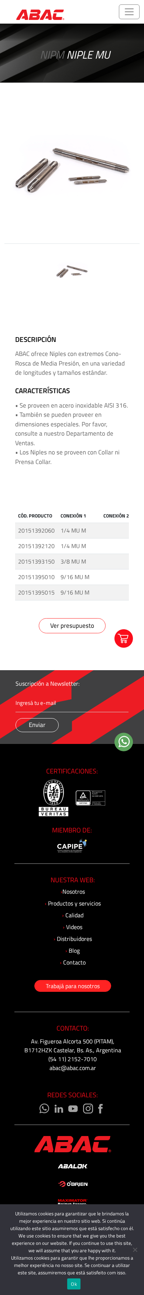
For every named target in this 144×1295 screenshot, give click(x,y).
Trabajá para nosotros (73, 985)
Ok (74, 1284)
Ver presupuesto (72, 625)
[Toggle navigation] (129, 11)
